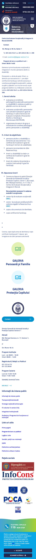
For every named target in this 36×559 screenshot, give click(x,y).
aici (13, 543)
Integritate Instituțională (10, 411)
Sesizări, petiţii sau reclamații (12, 439)
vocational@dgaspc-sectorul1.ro (18, 57)
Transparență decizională (10, 400)
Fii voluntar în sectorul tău (10, 408)
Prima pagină (6, 427)
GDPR (4, 443)
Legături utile (6, 435)
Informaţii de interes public (11, 396)
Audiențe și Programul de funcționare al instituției (15, 416)
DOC (8, 198)
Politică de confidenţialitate (11, 447)
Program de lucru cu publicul (11, 431)
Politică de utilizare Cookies (11, 451)
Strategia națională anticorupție (12, 404)
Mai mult (5, 385)
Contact (7, 319)
